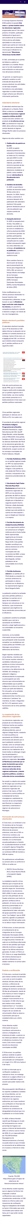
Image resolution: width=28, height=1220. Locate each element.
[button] (20, 2)
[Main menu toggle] (25, 2)
